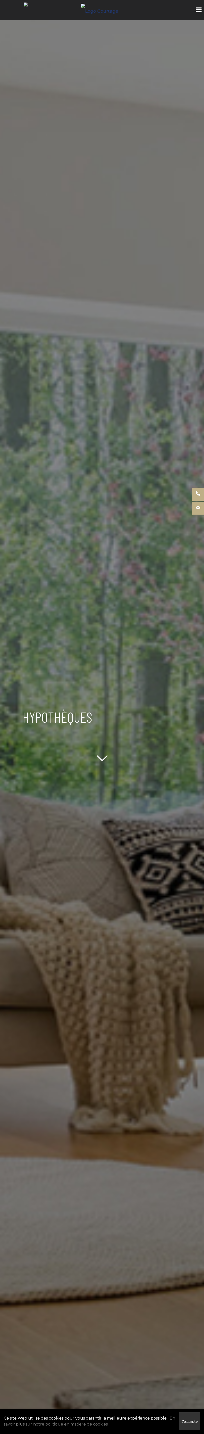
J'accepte (190, 1421)
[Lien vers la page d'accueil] (102, 9)
